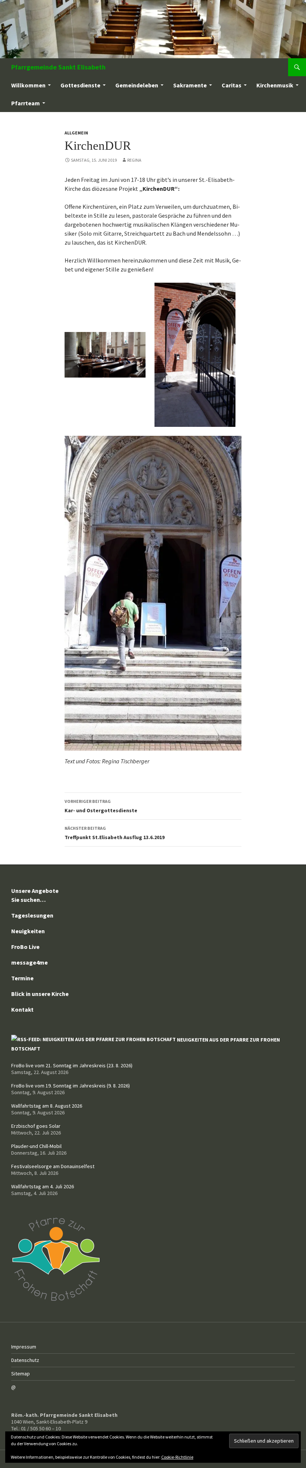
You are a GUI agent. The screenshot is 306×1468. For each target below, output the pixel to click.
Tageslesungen (32, 915)
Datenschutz (25, 1360)
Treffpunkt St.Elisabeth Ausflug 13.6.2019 (115, 833)
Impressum (23, 1346)
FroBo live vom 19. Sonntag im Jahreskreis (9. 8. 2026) (70, 1085)
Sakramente (190, 85)
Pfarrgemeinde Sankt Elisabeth (58, 67)
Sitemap (20, 1373)
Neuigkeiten (28, 931)
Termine (22, 978)
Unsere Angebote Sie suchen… (35, 895)
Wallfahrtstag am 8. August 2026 (46, 1105)
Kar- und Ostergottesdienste (101, 806)
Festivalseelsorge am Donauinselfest (52, 1166)
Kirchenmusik (274, 85)
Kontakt (22, 1009)
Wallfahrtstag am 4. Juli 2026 (42, 1186)
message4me (29, 962)
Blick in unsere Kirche (40, 993)
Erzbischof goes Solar (35, 1126)
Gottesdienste (80, 85)
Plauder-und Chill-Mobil (36, 1146)
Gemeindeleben (136, 85)
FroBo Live (25, 946)
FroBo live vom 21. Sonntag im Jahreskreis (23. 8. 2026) (71, 1065)
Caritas (231, 85)
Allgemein (76, 133)
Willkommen (28, 85)
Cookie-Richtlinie (177, 1457)
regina (134, 160)
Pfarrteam (25, 103)
